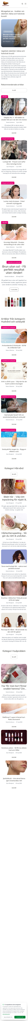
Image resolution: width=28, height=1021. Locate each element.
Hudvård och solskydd (14, 262)
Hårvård (4, 96)
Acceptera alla (20, 1017)
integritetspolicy (6, 1014)
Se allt (14, 90)
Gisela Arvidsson (10, 122)
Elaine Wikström (10, 247)
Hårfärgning (8, 31)
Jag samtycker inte (8, 1017)
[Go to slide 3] (24, 44)
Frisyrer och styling (7, 139)
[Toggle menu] (25, 3)
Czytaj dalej (14, 289)
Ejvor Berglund (6, 41)
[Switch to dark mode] (22, 3)
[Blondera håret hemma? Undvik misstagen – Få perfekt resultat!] (14, 33)
